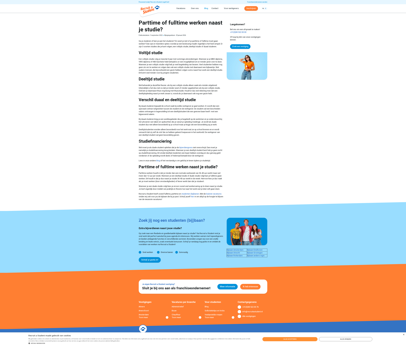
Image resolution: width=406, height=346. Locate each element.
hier (192, 196)
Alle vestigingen (249, 316)
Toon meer (143, 317)
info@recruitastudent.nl (252, 311)
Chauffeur (176, 314)
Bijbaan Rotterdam (235, 255)
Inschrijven (251, 8)
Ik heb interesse (250, 286)
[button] (141, 343)
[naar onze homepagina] (150, 10)
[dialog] (203, 339)
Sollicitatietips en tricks (215, 310)
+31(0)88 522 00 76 (250, 307)
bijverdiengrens (186, 147)
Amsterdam (144, 314)
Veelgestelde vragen (213, 314)
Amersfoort (144, 310)
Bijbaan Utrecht (233, 252)
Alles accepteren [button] (289, 339)
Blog (206, 8)
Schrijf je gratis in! (149, 259)
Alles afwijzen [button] (345, 339)
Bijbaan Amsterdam (235, 250)
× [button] (403, 334)
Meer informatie (227, 286)
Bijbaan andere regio (256, 255)
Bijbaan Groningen (255, 252)
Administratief (178, 306)
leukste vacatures (214, 193)
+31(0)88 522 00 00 (238, 32)
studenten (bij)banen (190, 193)
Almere (142, 306)
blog (158, 160)
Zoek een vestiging (240, 46)
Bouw (174, 310)
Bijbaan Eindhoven (255, 250)
